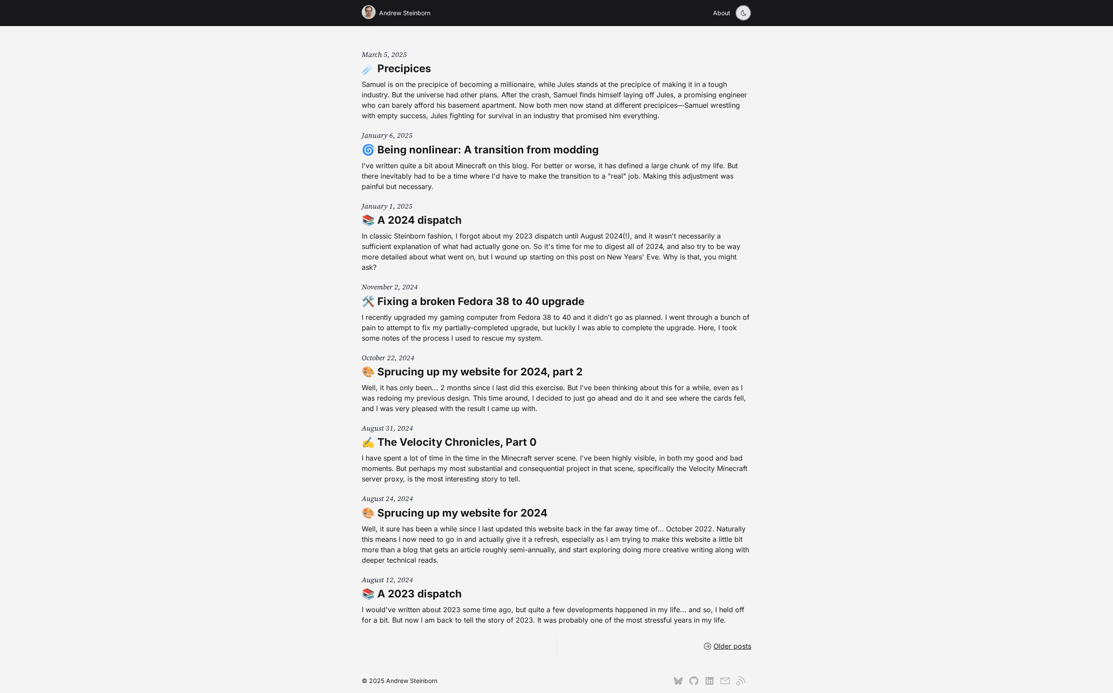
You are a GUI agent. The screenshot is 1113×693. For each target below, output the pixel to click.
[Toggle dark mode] (743, 13)
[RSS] (741, 681)
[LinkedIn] (709, 681)
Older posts (732, 646)
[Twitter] (678, 681)
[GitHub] (694, 681)
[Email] (725, 681)
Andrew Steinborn (404, 13)
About (721, 13)
